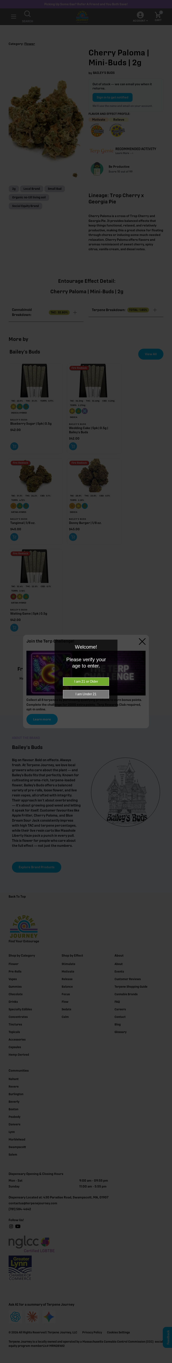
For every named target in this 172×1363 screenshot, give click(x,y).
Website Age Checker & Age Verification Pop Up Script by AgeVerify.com (167, 1362)
